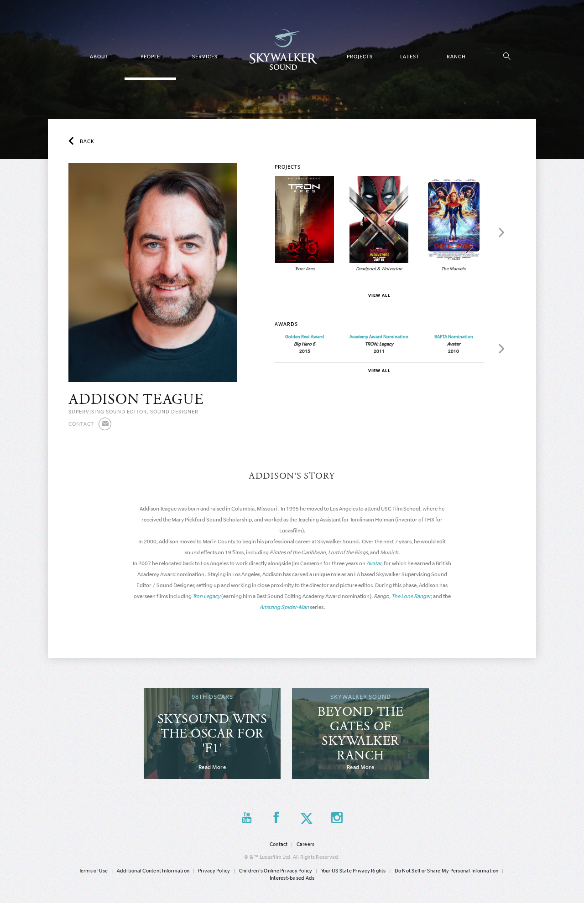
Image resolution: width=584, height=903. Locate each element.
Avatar (373, 563)
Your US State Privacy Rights (353, 870)
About (99, 56)
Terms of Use (93, 870)
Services (205, 56)
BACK (87, 141)
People (150, 56)
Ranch (456, 56)
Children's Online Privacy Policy (276, 870)
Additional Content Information (153, 870)
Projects (360, 56)
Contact (279, 844)
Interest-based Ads (292, 878)
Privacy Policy (214, 870)
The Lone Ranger (411, 596)
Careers (306, 844)
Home (283, 49)
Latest (409, 56)
